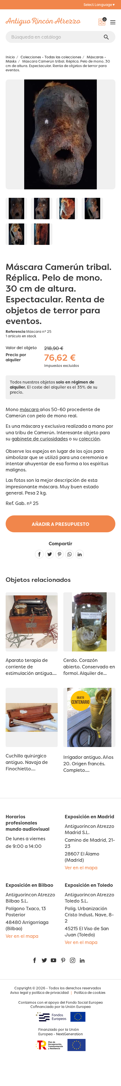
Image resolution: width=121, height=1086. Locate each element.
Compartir (39, 554)
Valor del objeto (21, 347)
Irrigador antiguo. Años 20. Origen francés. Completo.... (88, 763)
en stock (29, 336)
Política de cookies (90, 992)
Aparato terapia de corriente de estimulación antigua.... (31, 666)
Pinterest (59, 554)
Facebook (34, 960)
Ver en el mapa (81, 868)
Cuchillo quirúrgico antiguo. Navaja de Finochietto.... (27, 762)
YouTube (53, 960)
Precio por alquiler (16, 358)
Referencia (15, 331)
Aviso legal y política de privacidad (39, 992)
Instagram (72, 960)
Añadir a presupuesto (60, 524)
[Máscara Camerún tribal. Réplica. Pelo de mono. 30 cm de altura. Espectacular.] (16, 208)
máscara (30, 409)
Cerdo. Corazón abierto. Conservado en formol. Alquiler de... (89, 666)
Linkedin (79, 554)
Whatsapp (69, 554)
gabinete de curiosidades (40, 439)
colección (89, 439)
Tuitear (49, 554)
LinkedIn (82, 960)
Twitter (44, 960)
